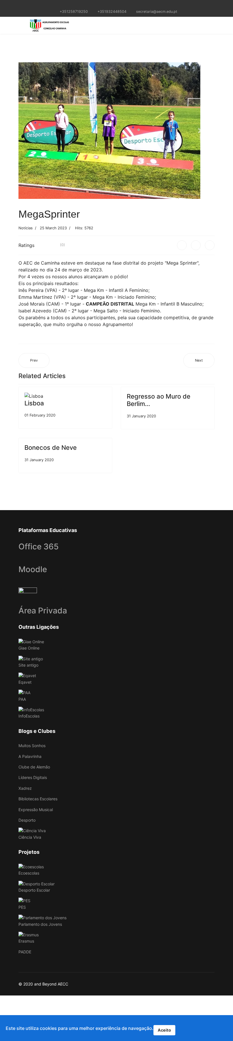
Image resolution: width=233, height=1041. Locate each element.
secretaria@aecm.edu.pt (156, 11)
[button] (33, 130)
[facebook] (113, 5)
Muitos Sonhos (31, 745)
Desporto (27, 820)
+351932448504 (111, 11)
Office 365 (38, 546)
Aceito (164, 1030)
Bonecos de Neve (50, 447)
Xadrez (25, 788)
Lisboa (34, 403)
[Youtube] (120, 5)
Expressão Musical (35, 809)
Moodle (32, 569)
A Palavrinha (29, 756)
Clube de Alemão (34, 766)
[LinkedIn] (210, 245)
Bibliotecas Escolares (37, 798)
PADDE (24, 951)
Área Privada (42, 610)
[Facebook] (182, 245)
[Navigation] (20, 25)
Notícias (25, 228)
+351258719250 (74, 11)
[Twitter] (196, 245)
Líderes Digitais (32, 777)
